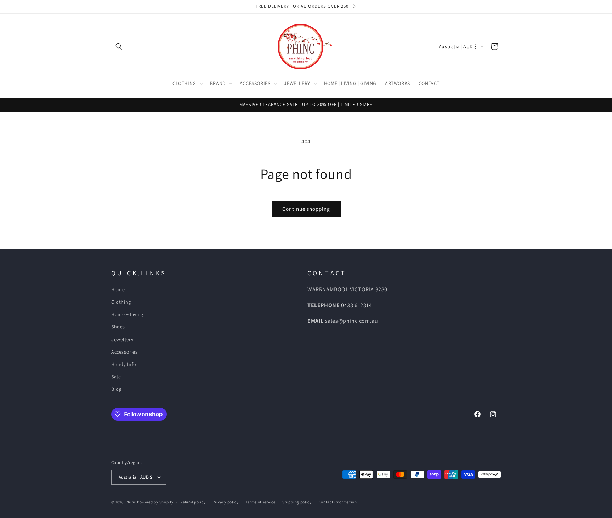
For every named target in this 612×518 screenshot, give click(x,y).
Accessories (124, 352)
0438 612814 (356, 305)
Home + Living (127, 314)
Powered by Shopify (155, 501)
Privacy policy (225, 501)
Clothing (121, 302)
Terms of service (260, 501)
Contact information (338, 501)
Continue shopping (306, 208)
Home (118, 289)
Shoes (118, 326)
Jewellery (122, 339)
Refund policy (192, 501)
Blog (116, 389)
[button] (119, 46)
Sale (116, 376)
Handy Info (123, 364)
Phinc (131, 501)
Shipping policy (297, 501)
